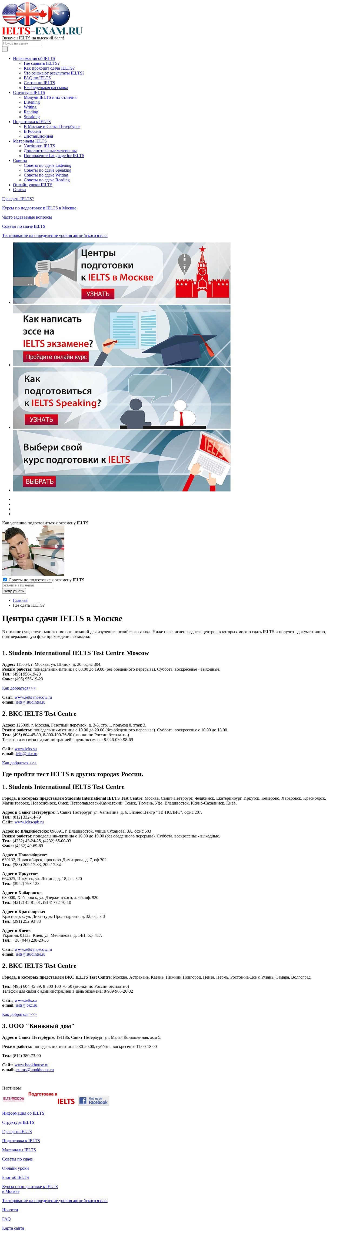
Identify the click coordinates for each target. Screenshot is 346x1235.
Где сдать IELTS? (18, 198)
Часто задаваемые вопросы (27, 217)
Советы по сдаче (17, 1159)
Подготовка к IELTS (32, 121)
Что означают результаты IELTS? (54, 73)
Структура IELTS (29, 92)
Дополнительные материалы (50, 150)
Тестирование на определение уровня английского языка (55, 235)
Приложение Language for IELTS (54, 155)
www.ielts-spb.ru (29, 822)
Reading (31, 112)
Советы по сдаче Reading (47, 180)
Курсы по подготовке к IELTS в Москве (39, 208)
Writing (30, 107)
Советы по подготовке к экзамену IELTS (46, 580)
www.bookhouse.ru (31, 1065)
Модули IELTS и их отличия (50, 97)
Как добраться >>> (19, 763)
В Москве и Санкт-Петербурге (52, 126)
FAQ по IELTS (37, 78)
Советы (20, 160)
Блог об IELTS (15, 1177)
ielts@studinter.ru (30, 702)
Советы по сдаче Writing (46, 175)
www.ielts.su (26, 749)
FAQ (6, 1219)
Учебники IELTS (39, 146)
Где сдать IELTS (17, 1131)
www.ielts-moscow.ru (33, 697)
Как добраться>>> (19, 688)
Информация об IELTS (34, 58)
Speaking (32, 116)
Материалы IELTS (30, 141)
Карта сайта (13, 1228)
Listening (32, 102)
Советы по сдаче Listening (47, 165)
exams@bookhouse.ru (35, 1069)
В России (32, 131)
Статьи (19, 189)
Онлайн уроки (15, 1168)
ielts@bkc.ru (26, 753)
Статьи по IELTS (39, 82)
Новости (10, 1209)
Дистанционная (38, 136)
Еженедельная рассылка (46, 87)
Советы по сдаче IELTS (23, 226)
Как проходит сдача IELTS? (49, 68)
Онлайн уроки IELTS (32, 184)
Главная (20, 600)
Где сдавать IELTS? (41, 63)
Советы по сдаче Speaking (47, 170)
